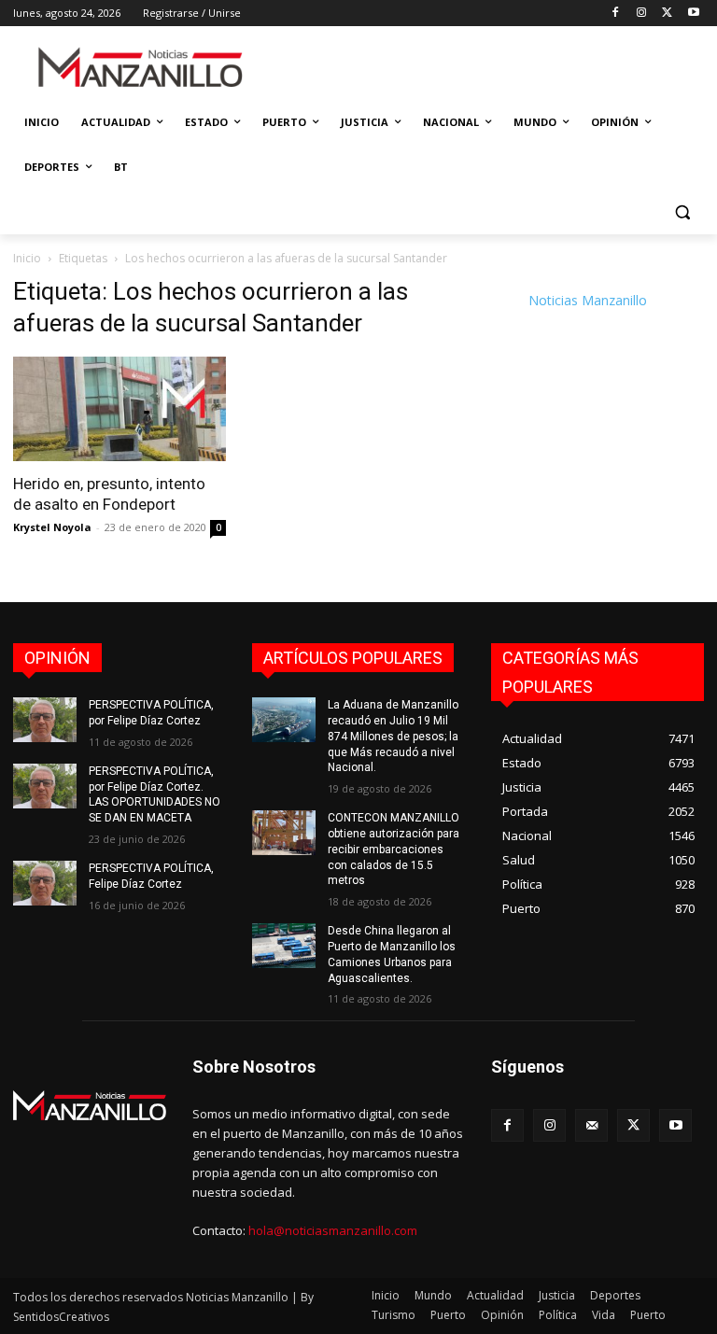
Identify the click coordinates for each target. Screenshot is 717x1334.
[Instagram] (642, 13)
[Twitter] (667, 13)
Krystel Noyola (52, 527)
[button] (682, 212)
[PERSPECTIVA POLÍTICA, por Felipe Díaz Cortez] (45, 719)
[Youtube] (693, 13)
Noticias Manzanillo (587, 300)
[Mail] (591, 1125)
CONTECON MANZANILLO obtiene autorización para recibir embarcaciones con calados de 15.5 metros (393, 849)
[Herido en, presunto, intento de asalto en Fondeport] (119, 409)
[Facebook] (615, 13)
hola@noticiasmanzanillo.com (332, 1230)
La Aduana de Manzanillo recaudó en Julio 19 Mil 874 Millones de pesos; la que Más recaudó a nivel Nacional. (393, 736)
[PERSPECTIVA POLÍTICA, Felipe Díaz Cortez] (45, 883)
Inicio (27, 258)
